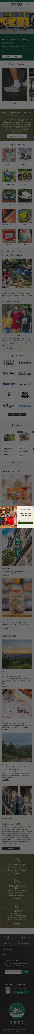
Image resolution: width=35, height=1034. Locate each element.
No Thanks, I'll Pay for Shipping (26, 525)
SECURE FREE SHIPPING (26, 522)
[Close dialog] (33, 506)
